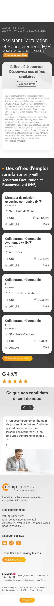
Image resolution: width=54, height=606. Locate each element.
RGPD (23, 590)
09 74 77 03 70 (15, 516)
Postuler (27, 600)
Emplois (19, 28)
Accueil (6, 28)
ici (38, 130)
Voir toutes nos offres (17, 358)
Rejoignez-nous (14, 559)
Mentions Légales (10, 590)
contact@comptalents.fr (23, 519)
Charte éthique (36, 590)
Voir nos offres (27, 83)
